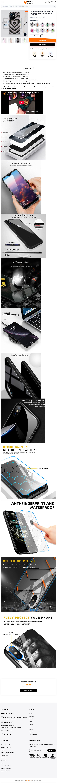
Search (3, 750)
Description (28, 68)
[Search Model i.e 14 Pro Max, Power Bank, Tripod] (54, 6)
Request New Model (6, 768)
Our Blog (3, 758)
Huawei (31, 729)
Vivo (30, 727)
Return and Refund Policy (7, 752)
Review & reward (5, 745)
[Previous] (3, 23)
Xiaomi (31, 724)
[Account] (46, 2)
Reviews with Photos (6, 747)
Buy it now (42, 44)
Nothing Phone (33, 734)
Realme (31, 732)
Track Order (4, 760)
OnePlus (31, 719)
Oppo (30, 721)
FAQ (2, 763)
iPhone (31, 713)
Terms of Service (5, 771)
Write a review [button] (28, 690)
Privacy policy (4, 755)
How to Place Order (6, 766)
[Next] (25, 23)
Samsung (31, 716)
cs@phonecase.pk (8, 722)
